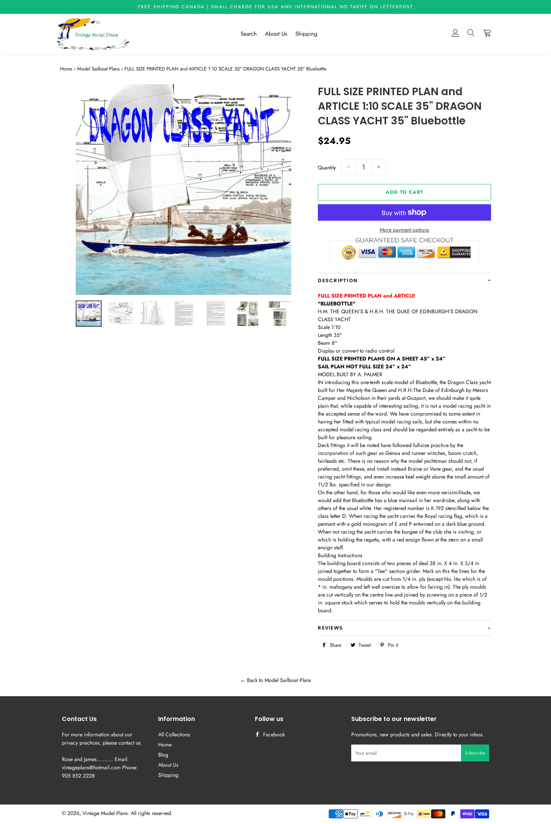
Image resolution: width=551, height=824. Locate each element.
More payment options (404, 229)
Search (249, 34)
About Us (276, 34)
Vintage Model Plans (105, 813)
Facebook (273, 734)
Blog (163, 754)
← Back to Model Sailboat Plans (275, 680)
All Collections (174, 734)
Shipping (306, 34)
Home (66, 68)
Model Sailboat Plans (98, 68)
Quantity (327, 167)
